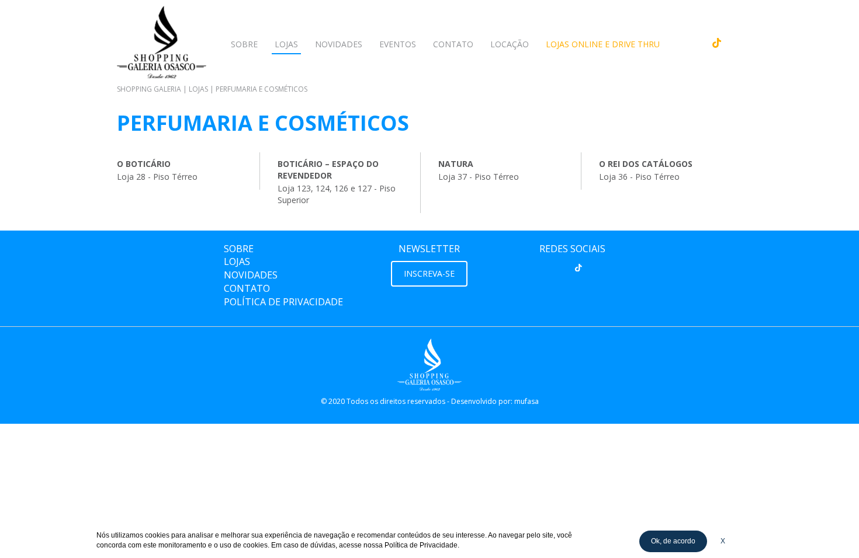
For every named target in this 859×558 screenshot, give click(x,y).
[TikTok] (578, 267)
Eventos (397, 44)
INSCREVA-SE (429, 273)
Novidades (338, 44)
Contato (453, 44)
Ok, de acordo (673, 541)
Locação (509, 44)
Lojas (286, 44)
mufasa (526, 401)
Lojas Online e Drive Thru (603, 44)
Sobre (244, 44)
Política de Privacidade (283, 301)
